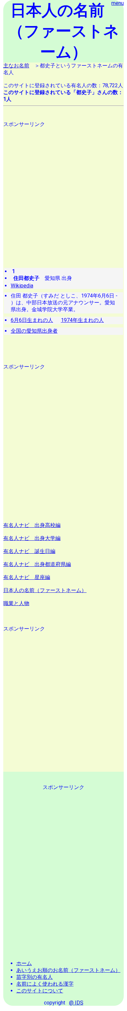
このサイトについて (39, 991)
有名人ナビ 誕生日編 (29, 551)
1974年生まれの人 (82, 320)
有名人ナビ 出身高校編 (32, 525)
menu (117, 3)
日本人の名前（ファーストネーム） (45, 590)
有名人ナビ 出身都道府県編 (37, 564)
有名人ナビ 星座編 (26, 577)
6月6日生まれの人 (32, 320)
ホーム (24, 963)
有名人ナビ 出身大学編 (32, 538)
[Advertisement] (63, 191)
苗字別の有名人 (34, 977)
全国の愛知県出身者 (34, 331)
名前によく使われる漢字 (45, 984)
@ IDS (76, 1003)
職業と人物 (16, 603)
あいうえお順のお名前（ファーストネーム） (68, 970)
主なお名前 (16, 65)
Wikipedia (22, 286)
